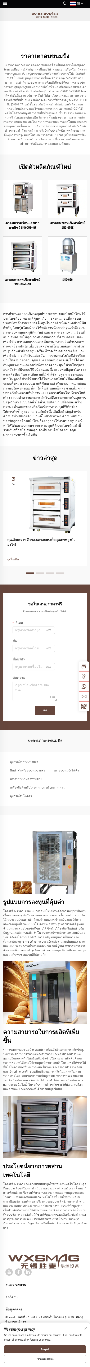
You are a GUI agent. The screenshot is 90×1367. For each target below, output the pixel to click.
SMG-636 (67, 279)
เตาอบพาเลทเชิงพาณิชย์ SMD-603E (67, 225)
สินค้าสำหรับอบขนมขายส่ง (27, 770)
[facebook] (18, 1272)
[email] (84, 696)
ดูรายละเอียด (22, 199)
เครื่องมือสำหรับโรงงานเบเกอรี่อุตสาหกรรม (37, 787)
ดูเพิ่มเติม (13, 559)
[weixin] (84, 706)
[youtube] (9, 1272)
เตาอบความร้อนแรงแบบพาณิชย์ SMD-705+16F (22, 225)
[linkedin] (28, 1272)
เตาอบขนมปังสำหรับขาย (26, 779)
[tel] (84, 676)
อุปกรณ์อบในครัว (21, 796)
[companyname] (45, 14)
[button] (30, 573)
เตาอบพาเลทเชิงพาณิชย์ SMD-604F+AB (22, 282)
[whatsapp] (84, 686)
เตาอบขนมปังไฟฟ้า (66, 770)
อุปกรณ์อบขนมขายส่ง (24, 762)
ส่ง (45, 710)
